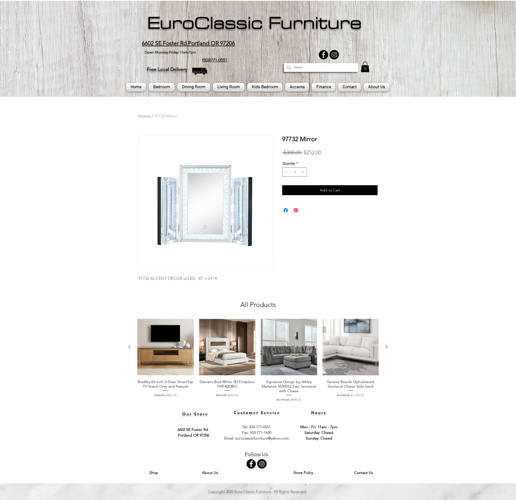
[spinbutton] (294, 172)
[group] (258, 360)
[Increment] (303, 172)
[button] (365, 67)
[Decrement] (286, 172)
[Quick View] (165, 347)
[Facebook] (323, 54)
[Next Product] (386, 347)
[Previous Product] (129, 347)
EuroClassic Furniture (254, 23)
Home (144, 116)
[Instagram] (334, 54)
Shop (154, 472)
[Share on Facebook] (285, 210)
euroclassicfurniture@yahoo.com (262, 438)
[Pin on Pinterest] (296, 210)
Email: (229, 438)
